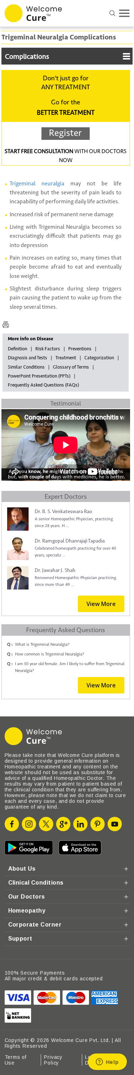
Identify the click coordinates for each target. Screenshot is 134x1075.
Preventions (79, 349)
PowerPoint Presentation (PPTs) (39, 376)
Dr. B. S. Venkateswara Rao (63, 511)
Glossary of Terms (71, 367)
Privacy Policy (53, 1060)
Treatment (65, 358)
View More (101, 604)
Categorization (99, 358)
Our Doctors (26, 897)
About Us (22, 869)
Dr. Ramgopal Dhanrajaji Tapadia (70, 541)
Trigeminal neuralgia (37, 183)
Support (20, 939)
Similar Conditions (26, 367)
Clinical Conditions (36, 883)
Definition (17, 349)
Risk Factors (47, 349)
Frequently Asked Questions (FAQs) (43, 385)
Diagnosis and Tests (27, 358)
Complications (27, 56)
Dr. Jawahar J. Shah (55, 570)
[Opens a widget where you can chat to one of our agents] (107, 1062)
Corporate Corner (35, 925)
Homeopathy (27, 911)
